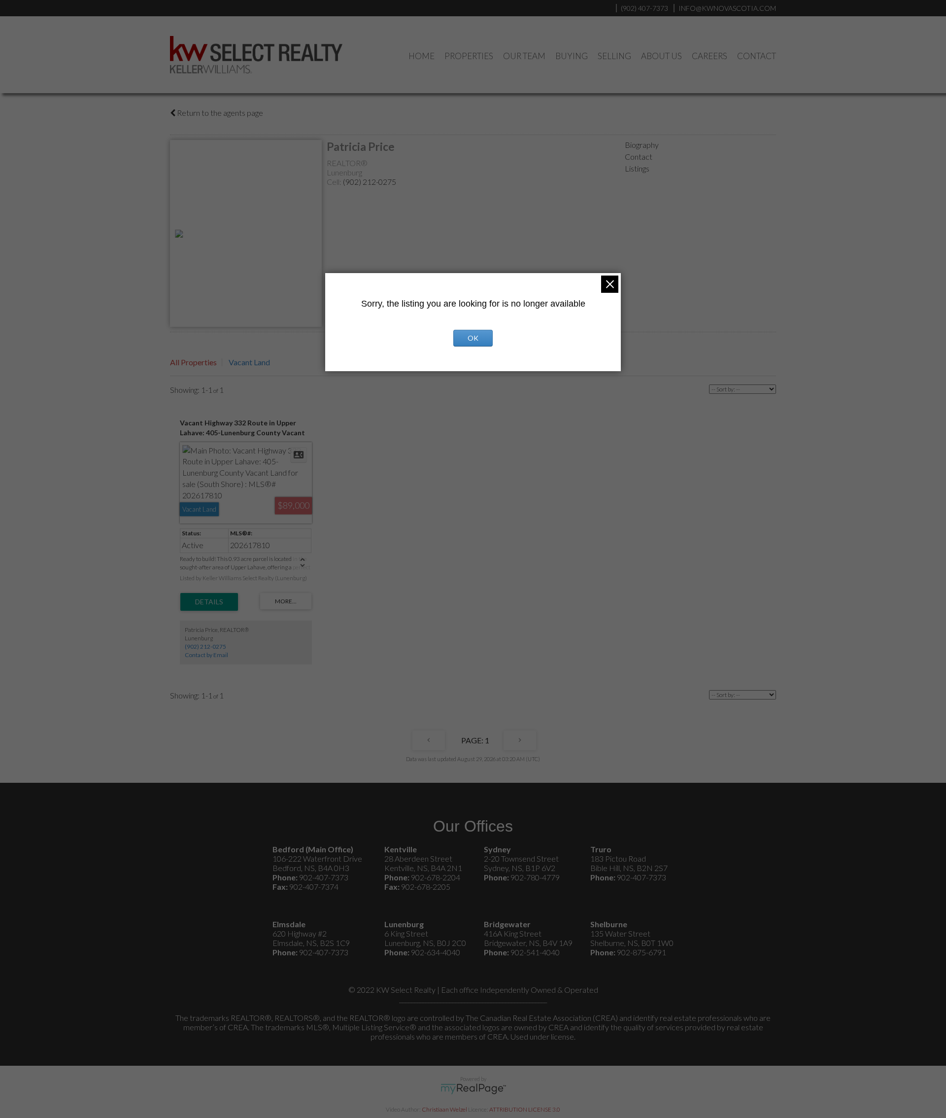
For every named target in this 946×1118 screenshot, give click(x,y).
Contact (756, 56)
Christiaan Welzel (444, 1109)
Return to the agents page (219, 112)
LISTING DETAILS (209, 602)
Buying (571, 56)
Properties (468, 56)
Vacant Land (249, 362)
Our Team (524, 56)
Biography (642, 144)
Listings (637, 168)
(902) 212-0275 (369, 181)
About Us (661, 56)
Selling (614, 56)
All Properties (193, 362)
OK (473, 338)
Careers (709, 56)
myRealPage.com (473, 1089)
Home (421, 56)
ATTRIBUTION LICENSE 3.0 (524, 1109)
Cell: (335, 181)
